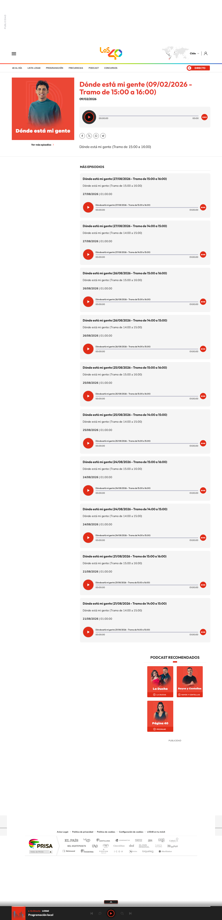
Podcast (94, 68)
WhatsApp (96, 136)
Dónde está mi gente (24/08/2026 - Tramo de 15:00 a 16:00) (125, 462)
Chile (193, 53)
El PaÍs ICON (118, 850)
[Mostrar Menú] (16, 53)
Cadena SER (137, 840)
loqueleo (148, 850)
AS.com (148, 840)
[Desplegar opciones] (204, 117)
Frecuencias (76, 68)
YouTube (104, 808)
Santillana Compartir (122, 840)
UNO (95, 845)
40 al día (17, 68)
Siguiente (130, 913)
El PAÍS (71, 840)
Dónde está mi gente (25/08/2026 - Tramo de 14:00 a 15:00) (125, 415)
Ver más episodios (41, 144)
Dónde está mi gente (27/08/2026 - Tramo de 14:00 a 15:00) (125, 226)
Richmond (69, 850)
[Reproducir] (89, 117)
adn (160, 840)
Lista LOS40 (34, 68)
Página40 (161, 729)
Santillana (104, 840)
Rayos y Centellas (190, 695)
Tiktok (90, 808)
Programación (54, 68)
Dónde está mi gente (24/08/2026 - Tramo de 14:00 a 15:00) (125, 509)
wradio (105, 845)
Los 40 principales (88, 840)
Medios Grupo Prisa (40, 852)
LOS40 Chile (111, 53)
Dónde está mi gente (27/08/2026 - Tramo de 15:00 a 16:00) (125, 179)
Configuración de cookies (131, 831)
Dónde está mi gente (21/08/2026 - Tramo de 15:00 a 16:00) (124, 556)
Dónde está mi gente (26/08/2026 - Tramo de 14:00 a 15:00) (125, 320)
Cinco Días (118, 845)
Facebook (82, 136)
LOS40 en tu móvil (156, 831)
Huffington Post (76, 845)
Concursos (110, 68)
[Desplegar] (111, 901)
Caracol (173, 840)
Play (111, 913)
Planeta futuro (157, 845)
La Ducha (161, 695)
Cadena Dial (131, 845)
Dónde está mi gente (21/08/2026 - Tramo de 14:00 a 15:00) (125, 603)
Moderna (86, 850)
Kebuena (170, 845)
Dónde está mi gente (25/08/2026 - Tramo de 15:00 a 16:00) (125, 368)
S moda (132, 850)
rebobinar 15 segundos (100, 913)
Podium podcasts (103, 850)
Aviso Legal (62, 831)
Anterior (91, 913)
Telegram (103, 136)
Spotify (125, 808)
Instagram (97, 808)
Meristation (165, 850)
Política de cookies (106, 831)
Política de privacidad (82, 831)
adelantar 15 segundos (122, 913)
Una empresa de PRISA (40, 843)
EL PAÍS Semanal (144, 845)
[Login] (206, 53)
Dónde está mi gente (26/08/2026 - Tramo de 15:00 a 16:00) (125, 273)
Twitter (89, 136)
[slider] (111, 906)
